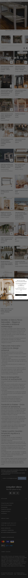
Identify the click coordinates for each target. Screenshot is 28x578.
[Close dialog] (27, 279)
